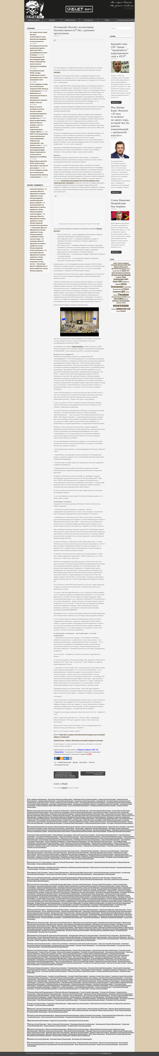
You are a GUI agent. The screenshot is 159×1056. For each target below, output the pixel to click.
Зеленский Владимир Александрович (107, 872)
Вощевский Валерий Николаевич (119, 831)
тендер (123, 311)
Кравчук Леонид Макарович (116, 898)
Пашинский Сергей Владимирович (95, 953)
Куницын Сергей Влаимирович (102, 904)
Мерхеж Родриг (49, 929)
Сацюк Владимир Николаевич (38, 978)
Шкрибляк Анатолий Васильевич (122, 1032)
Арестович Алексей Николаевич (60, 804)
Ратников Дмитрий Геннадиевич (100, 968)
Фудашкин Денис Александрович (101, 1010)
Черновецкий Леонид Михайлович (108, 1024)
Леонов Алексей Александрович (38, 913)
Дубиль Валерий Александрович (93, 857)
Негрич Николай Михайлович (70, 937)
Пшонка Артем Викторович (116, 963)
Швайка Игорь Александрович (78, 1029)
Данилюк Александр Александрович (66, 851)
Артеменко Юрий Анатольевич (108, 804)
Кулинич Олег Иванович (81, 904)
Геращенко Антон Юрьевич (69, 838)
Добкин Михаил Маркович (78, 856)
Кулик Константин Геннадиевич (60, 904)
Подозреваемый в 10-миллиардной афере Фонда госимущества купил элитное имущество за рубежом (38, 61)
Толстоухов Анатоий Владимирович (96, 995)
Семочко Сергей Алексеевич (58, 981)
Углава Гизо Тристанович (36, 1003)
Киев (124, 277)
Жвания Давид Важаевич (36, 867)
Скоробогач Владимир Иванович (48, 982)
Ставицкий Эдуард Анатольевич (73, 985)
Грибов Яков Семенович (55, 844)
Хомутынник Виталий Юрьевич (53, 1017)
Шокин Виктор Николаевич (78, 1034)
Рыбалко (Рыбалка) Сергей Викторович (82, 971)
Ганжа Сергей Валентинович (69, 836)
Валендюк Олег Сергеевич (117, 827)
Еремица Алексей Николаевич (63, 862)
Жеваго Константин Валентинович (103, 867)
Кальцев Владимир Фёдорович (60, 884)
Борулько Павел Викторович (79, 821)
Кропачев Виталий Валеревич (97, 900)
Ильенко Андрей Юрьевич (49, 879)
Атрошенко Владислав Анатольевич (103, 805)
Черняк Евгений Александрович (55, 1026)
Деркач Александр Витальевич (48, 854)
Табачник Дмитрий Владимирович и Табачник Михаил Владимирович (53, 992)
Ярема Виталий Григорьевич (87, 1042)
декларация (124, 301)
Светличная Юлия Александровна (62, 978)
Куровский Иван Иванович (68, 906)
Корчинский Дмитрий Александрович (76, 897)
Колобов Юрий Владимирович (69, 894)
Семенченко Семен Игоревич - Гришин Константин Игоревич (79, 979)
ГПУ (124, 270)
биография (119, 298)
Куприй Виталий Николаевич (47, 906)
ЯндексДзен (59, 752)
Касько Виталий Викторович (47, 886)
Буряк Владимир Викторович (95, 823)
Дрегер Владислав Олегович (71, 857)
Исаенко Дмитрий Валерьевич (38, 881)
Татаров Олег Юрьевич (108, 992)
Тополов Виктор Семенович (37, 997)
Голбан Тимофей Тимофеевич (55, 841)
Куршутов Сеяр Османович (89, 906)
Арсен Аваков (123, 263)
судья (118, 311)
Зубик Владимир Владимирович (80, 874)
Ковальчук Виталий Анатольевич (57, 892)
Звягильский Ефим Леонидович (81, 872)
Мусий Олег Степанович (48, 932)
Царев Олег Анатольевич (59, 1020)
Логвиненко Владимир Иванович (101, 914)
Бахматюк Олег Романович (119, 812)
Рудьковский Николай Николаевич (54, 971)
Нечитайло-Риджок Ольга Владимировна (81, 938)
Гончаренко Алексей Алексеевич (47, 843)
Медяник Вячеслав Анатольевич (39, 927)
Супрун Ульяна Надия (103, 987)
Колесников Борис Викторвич (47, 894)
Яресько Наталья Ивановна (108, 1042)
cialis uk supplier (36, 214)
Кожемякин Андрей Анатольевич (83, 892)
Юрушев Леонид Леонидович (60, 1039)
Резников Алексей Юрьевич (37, 969)
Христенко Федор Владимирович (103, 1017)
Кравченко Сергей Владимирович (94, 898)
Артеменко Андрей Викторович (84, 804)
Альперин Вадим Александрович (118, 801)
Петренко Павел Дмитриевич (70, 955)
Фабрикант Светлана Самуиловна (39, 1008)
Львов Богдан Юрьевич (91, 917)
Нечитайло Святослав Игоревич (54, 938)
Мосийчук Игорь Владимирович (53, 930)
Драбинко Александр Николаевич (48, 857)
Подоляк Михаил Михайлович (102, 958)
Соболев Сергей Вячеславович (81, 984)
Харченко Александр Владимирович (40, 1015)
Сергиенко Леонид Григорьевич (108, 981)
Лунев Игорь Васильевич (89, 916)
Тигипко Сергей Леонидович (72, 994)
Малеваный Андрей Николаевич (110, 922)
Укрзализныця (116, 297)
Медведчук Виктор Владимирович (90, 926)
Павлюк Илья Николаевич (82, 950)
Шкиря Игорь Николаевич (79, 1032)
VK (97, 750)
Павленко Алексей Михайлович (60, 950)
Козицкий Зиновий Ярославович (107, 892)
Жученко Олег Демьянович (49, 869)
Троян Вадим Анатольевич (63, 998)
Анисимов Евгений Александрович (119, 802)
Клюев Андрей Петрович (48, 891)
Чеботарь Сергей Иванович (36, 1024)
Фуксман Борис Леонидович (37, 1012)
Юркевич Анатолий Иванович (38, 1039)
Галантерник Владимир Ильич (107, 835)
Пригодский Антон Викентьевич (117, 960)
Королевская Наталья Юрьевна (50, 897)
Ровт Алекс (76, 969)
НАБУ (115, 281)
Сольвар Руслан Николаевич (103, 984)
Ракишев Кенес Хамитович (77, 968)
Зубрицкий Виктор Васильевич (103, 874)
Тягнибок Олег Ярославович (116, 1000)
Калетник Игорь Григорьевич (38, 884)
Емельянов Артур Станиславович (39, 862)
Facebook (87, 750)
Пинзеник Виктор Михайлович (60, 957)
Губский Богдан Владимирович (94, 846)
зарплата (119, 302)
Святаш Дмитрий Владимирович (111, 978)
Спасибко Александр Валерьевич (48, 985)
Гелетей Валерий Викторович (111, 836)
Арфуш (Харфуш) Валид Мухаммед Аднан (51, 805)
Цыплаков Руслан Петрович (78, 1020)
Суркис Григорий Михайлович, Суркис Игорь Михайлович (56, 989)
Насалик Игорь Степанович (109, 935)
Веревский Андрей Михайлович (96, 828)
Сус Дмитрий (84, 989)
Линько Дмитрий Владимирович (88, 913)
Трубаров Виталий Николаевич (84, 998)
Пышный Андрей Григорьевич (51, 964)
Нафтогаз (126, 281)
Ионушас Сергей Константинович (116, 879)
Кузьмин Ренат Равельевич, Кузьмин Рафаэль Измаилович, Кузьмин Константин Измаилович (96, 903)
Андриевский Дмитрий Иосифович (92, 802)
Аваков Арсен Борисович (107, 799)
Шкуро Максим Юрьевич (36, 1034)
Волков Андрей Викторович (37, 831)
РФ (122, 289)
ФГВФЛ (124, 296)
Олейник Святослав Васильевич (39, 943)
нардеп (113, 309)
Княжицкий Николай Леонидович (69, 891)
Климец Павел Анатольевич (107, 889)
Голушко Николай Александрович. (100, 841)
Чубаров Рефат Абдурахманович (79, 1026)
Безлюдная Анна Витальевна (115, 814)
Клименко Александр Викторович (58, 889)
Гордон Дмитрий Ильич (122, 843)
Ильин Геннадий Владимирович (91, 879)
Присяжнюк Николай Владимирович (40, 961)
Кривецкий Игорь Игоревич (76, 900)
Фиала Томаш (82, 1008)
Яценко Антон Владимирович (107, 1044)
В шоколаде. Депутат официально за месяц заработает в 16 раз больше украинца (38, 193)
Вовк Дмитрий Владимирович (123, 830)
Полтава (91, 762)
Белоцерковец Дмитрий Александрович (86, 815)
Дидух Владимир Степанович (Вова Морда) (52, 856)
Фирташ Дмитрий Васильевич (120, 1008)
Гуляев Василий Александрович (118, 846)
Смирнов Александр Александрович (95, 982)
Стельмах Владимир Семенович (38, 987)
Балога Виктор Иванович (121, 810)
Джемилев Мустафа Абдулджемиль (73, 854)
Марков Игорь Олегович (54, 924)
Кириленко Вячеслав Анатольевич (70, 887)
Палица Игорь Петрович (47, 952)
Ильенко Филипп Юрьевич (69, 879)
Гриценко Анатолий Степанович (47, 846)
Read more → (116, 102)
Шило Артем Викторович (36, 1032)
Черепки (52, 20)
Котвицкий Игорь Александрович (68, 898)
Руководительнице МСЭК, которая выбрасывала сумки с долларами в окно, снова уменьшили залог (38, 75)
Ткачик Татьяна (56, 995)
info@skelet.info (106, 1053)
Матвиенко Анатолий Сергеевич (104, 924)
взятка (126, 299)
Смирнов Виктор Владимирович (121, 982)
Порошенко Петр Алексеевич (47, 960)
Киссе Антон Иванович (91, 887)
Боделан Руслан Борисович (72, 820)
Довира (75, 762)
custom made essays (36, 250)
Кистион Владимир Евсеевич (111, 887)
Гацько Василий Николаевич (90, 836)
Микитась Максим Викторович (90, 929)
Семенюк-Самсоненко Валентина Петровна (117, 979)
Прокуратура (117, 289)
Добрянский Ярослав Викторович (101, 856)
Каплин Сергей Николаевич (102, 884)
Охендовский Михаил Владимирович (54, 947)
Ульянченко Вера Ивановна (56, 1003)
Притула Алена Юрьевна (63, 961)
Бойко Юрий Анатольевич (112, 820)
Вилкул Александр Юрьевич (37, 830)
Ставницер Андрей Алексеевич (97, 985)
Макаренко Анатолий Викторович (85, 922)
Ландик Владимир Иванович (71, 911)
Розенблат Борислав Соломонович (115, 969)
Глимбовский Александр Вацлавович (87, 839)
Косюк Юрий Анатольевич (46, 898)
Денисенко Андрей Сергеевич (78, 852)
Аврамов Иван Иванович (47, 801)
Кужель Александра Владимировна (48, 903)
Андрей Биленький (64, 762)
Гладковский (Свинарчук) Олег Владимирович (56, 839)
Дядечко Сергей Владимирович (82, 859)
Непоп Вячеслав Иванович (117, 937)
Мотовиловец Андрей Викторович (102, 930)
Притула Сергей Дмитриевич (83, 961)
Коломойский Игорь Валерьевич (92, 894)
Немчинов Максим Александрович (94, 937)
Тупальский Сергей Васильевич (66, 1000)
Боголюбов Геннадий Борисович (107, 818)
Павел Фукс (83, 762)
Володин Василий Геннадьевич (59, 831)
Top (154, 1051)
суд (128, 308)
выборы (115, 301)
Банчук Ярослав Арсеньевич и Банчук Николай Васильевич (70, 812)
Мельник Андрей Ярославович (63, 927)
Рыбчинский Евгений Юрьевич (107, 971)
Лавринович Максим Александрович (112, 909)
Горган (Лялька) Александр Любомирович (75, 843)
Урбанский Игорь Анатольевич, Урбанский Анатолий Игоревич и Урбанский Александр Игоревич (78, 1004)
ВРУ (129, 265)
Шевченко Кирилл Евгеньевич (74, 1031)
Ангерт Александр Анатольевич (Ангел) (64, 802)
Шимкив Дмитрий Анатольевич (58, 1032)
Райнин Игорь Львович (58, 968)
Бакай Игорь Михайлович (79, 810)
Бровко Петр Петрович (98, 821)
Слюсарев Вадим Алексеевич (71, 982)
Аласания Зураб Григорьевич (85, 801)
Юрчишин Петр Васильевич (82, 1039)
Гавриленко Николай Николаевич (39, 835)
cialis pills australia (36, 189)
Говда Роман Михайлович (110, 839)
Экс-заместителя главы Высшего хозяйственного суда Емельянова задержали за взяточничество (38, 36)
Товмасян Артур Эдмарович (72, 995)
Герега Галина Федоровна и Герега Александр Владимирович (101, 838)
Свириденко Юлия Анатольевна (86, 978)
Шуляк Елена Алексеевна (61, 1035)
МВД (126, 279)
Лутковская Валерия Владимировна (111, 916)
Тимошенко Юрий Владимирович (120, 994)
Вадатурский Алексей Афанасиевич (94, 827)
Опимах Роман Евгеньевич (85, 945)
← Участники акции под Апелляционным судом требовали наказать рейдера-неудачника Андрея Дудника (65, 775)
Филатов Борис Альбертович (97, 1008)
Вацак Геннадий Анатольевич (54, 828)
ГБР (120, 270)
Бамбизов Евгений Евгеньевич (37, 812)
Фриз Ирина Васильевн (80, 1010)
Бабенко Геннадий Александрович (39, 810)
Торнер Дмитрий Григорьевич (58, 997)
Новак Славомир (41, 940)
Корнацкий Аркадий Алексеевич (104, 895)
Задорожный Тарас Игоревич (37, 872)
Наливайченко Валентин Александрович (83, 935)
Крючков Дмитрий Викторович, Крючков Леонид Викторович (100, 901)
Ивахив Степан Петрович (101, 878)
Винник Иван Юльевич (84, 830)
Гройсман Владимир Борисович (70, 846)
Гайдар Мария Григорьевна (62, 835)
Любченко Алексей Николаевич (112, 917)
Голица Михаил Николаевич (76, 841)
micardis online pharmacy (39, 225)
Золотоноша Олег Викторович (56, 874)
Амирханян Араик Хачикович (38, 802)
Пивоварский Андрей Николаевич (94, 955)
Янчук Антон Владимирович (66, 1042)
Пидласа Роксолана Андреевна (118, 955)
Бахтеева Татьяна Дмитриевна (38, 814)
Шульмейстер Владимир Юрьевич (39, 1035)
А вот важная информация (37, 799)
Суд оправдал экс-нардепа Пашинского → (95, 773)
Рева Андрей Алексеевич (121, 968)
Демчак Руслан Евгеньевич (110, 851)
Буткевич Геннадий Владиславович (120, 823)
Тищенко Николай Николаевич (38, 995)
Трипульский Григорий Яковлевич (39, 998)
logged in (64, 788)
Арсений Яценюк (117, 265)
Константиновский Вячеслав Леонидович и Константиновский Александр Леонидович (59, 895)
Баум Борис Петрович (101, 812)
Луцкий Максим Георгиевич (72, 917)
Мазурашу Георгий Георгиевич (61, 922)
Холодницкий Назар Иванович (113, 1015)
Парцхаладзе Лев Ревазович (115, 952)
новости (121, 308)
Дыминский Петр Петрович (60, 859)
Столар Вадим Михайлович (84, 987)
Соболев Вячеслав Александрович (58, 984)
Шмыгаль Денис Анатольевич (56, 1034)
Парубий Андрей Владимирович (92, 952)
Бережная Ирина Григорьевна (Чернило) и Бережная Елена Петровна (61, 817)
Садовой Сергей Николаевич (78, 976)
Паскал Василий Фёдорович (72, 953)
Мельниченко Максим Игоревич (86, 927)
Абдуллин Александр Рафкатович (59, 799)
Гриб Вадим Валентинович (37, 844)
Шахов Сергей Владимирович (56, 1029)
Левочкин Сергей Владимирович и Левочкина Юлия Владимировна (107, 911)
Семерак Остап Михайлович (37, 981)
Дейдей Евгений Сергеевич (89, 851)
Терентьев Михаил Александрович (49, 994)
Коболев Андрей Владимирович (94, 891)
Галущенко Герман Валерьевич (47, 836)
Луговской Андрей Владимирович (66, 916)
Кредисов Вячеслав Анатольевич (54, 900)
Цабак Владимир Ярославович (38, 1020)
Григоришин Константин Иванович (78, 844)
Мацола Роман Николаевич (67, 926)
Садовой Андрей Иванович (57, 976)
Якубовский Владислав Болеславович (41, 1042)
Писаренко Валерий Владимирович (107, 957)
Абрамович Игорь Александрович (85, 799)
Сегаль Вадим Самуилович (47, 979)
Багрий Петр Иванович (61, 810)
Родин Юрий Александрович (91, 969)
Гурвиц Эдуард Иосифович (37, 847)
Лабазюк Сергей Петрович (36, 909)
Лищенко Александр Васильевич (76, 914)
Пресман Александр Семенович (93, 960)
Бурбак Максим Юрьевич (53, 823)
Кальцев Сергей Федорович (81, 884)
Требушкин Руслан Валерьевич (93, 997)
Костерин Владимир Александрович (104, 897)
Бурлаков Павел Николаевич (73, 823)
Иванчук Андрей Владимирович (39, 878)
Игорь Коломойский (120, 275)
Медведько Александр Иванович (115, 926)
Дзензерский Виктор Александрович (100, 854)
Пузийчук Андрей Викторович (94, 963)
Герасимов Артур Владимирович (47, 838)
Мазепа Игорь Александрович (38, 922)
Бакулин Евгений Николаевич (100, 810)
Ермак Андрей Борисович (84, 862)
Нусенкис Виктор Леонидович (84, 940)
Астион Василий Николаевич (78, 805)
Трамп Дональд (75, 997)
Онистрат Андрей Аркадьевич (109, 943)
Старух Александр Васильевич (120, 985)
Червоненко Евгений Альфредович (82, 1024)
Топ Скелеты (88, 20)
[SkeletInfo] (79, 9)
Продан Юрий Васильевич (45, 963)
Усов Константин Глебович (44, 1005)
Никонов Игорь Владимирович (108, 938)
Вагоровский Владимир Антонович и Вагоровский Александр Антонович (54, 827)
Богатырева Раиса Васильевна (61, 818)
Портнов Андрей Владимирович (69, 960)
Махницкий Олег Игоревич (47, 926)
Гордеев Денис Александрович (102, 843)
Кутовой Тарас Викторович (109, 906)
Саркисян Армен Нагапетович (122, 976)
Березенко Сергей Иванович (96, 817)
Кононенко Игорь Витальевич (115, 894)
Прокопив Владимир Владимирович (69, 963)
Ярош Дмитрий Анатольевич (85, 1044)
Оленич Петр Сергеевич (59, 943)
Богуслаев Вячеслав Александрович (49, 820)
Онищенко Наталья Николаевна (63, 945)
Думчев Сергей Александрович (38, 859)
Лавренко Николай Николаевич (57, 909)
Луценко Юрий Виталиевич (51, 917)
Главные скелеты (33, 20)
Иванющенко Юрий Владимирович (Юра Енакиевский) (71, 878)
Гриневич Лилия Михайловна (103, 844)
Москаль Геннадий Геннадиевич (78, 930)
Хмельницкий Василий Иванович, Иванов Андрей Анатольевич (78, 1015)
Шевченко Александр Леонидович (51, 1031)
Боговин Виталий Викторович (84, 818)
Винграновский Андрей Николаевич (61, 830)
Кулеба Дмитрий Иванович (37, 904)
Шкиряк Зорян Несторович (99, 1032)
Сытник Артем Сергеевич (98, 989)
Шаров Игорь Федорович (36, 1029)
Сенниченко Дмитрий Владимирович (82, 981)
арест (128, 296)
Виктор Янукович (121, 267)
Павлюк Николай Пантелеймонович (105, 950)
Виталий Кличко (118, 268)
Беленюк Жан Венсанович (61, 815)
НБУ (120, 281)
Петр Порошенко (119, 285)
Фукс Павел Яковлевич (123, 1010)
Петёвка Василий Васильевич (48, 955)
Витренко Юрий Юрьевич (102, 830)
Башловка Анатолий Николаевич (62, 814)
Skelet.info (72, 1053)
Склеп (107, 20)
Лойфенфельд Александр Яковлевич (40, 916)
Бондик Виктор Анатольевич (57, 821)
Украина (123, 294)
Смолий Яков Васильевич (36, 984)
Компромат (119, 279)
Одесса (118, 284)
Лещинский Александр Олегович (63, 913)
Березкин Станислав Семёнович (118, 817)
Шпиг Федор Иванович (97, 1034)
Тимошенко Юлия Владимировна (96, 994)
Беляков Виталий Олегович (111, 815)
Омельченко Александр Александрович (83, 943)
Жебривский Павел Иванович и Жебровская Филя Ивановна (68, 867)
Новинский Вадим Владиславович (60, 940)
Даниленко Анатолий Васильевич (39, 851)
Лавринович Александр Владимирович (84, 909)
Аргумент (57, 72)
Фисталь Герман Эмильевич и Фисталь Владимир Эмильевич (49, 1010)
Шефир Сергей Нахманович (122, 1031)
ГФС (127, 271)
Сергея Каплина (77, 346)
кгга (124, 302)
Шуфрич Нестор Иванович (80, 1035)
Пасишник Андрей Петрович (51, 953)
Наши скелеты (70, 20)
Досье (127, 273)
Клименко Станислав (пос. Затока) (83, 889)
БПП (125, 265)
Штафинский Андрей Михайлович (118, 1034)
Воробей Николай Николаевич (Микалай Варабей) (89, 831)
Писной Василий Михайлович (56, 958)
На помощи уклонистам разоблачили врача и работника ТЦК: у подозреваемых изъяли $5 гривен (38, 50)
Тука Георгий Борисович (45, 1000)
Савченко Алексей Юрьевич (37, 976)
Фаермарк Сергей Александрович (64, 1008)
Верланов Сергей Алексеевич (119, 828)
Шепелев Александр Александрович (99, 1031)
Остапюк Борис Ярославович (106, 945)
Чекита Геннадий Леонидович (58, 1024)
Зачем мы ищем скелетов (126, 20)
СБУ (123, 291)
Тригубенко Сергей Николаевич (116, 997)
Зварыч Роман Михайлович (59, 872)
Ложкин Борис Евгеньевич (123, 914)
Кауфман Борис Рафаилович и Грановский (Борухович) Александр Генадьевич (86, 886)
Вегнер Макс (70, 828)
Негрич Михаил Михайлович (48, 937)
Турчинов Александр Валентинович (92, 1000)
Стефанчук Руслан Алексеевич (62, 987)
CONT (93, 750)
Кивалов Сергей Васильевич (47, 887)
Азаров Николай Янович (65, 801)
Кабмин (118, 277)
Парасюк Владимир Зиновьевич (68, 952)
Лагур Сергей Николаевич (51, 911)
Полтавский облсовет (61, 765)
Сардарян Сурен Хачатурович (99, 976)
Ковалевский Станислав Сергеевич (119, 891)
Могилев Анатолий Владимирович (115, 929)
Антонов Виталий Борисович (37, 804)
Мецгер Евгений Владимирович (66, 929)
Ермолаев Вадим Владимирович (105, 862)
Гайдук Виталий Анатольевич (84, 835)
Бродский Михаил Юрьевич (117, 821)
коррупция (121, 305)
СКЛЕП (89, 754)
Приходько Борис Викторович (106, 961)
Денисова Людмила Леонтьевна (101, 852)
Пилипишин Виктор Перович (37, 957)
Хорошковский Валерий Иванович (77, 1017)
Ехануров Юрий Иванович (46, 864)
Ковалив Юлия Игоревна (36, 892)
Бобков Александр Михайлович (38, 818)
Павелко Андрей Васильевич (37, 950)
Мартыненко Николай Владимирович (78, 924)
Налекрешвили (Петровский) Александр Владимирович (47, 935)
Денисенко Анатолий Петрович (55, 852)
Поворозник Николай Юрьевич (79, 958)
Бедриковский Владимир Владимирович (90, 814)
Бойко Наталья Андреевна (92, 820)
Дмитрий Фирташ (118, 273)
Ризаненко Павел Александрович (59, 969)
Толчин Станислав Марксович (122, 995)
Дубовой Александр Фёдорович (117, 857)
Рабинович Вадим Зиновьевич (38, 968)
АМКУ (115, 263)
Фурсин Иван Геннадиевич (58, 1012)
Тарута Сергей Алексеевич (89, 992)
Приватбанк (127, 287)
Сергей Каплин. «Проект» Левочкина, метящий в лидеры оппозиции (78, 740)
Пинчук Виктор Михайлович (83, 957)
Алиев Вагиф (100, 801)
